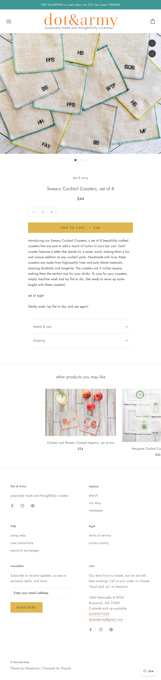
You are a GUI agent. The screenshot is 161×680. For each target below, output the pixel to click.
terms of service (100, 535)
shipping (39, 340)
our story (95, 502)
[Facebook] (12, 505)
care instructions (21, 542)
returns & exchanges (24, 550)
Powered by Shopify (57, 668)
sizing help (18, 535)
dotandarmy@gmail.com (106, 619)
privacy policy (99, 542)
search (93, 495)
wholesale (96, 510)
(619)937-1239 (99, 614)
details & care (42, 326)
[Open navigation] (8, 21)
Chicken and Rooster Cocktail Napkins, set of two (80, 442)
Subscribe (26, 607)
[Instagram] (22, 505)
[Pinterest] (32, 505)
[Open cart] (153, 21)
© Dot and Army (19, 662)
